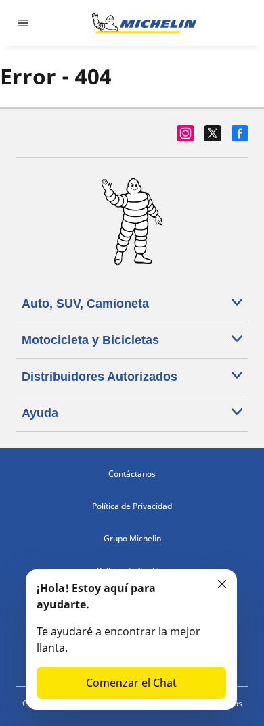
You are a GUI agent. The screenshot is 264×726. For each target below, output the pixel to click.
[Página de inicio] (144, 23)
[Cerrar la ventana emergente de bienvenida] (222, 584)
